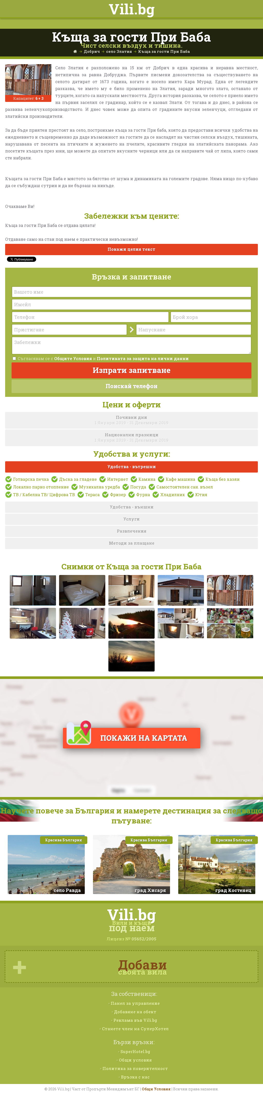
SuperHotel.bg (134, 1051)
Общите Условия (73, 358)
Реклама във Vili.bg (134, 1020)
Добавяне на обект (134, 1011)
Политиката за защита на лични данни (143, 358)
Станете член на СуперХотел (135, 1028)
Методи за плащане (131, 543)
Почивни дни (131, 420)
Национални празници (131, 437)
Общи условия (135, 1060)
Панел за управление (135, 1003)
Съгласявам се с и (103, 358)
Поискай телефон (131, 386)
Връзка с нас (135, 1077)
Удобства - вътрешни (131, 466)
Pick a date (124, 330)
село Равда (67, 890)
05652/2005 (144, 939)
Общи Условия (156, 1089)
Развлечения (131, 531)
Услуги (131, 519)
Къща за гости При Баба (164, 51)
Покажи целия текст (131, 249)
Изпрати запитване (132, 370)
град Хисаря (150, 890)
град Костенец (233, 890)
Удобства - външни (132, 507)
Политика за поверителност (134, 1068)
